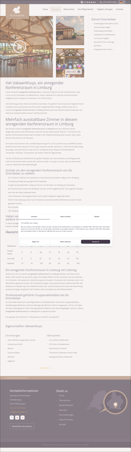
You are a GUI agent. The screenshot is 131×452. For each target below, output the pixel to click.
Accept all (95, 242)
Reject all (35, 242)
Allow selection (65, 242)
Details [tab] (96, 216)
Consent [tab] (34, 216)
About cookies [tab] (65, 216)
